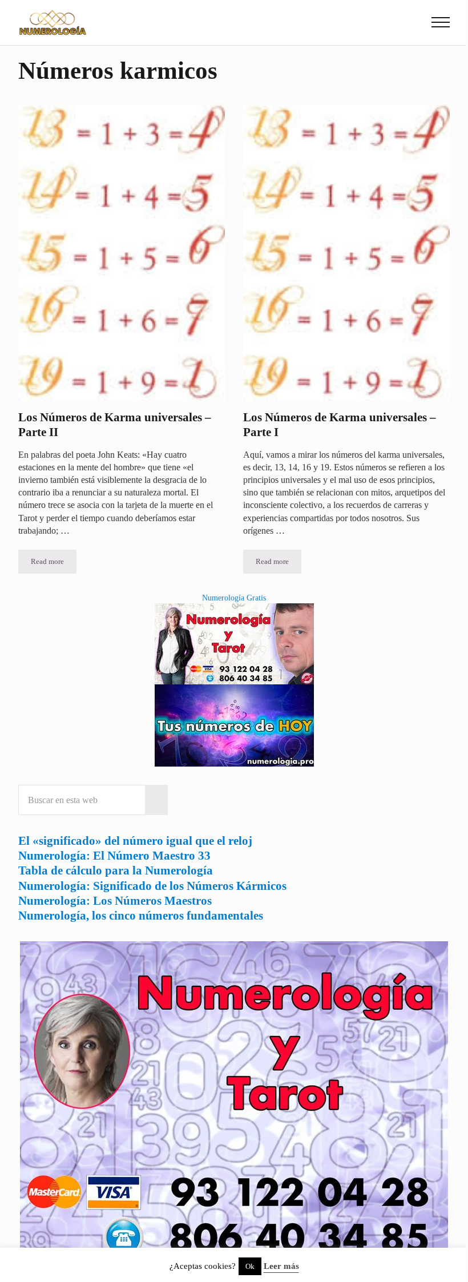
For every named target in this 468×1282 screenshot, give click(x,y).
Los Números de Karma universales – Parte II (114, 424)
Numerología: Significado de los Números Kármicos (152, 886)
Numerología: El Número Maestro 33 (114, 855)
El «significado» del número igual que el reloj (135, 840)
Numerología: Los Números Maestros (115, 900)
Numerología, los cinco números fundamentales (140, 915)
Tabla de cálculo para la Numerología (115, 870)
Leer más (281, 1266)
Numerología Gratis (234, 597)
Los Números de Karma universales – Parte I (339, 424)
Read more (53, 564)
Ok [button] (250, 1266)
